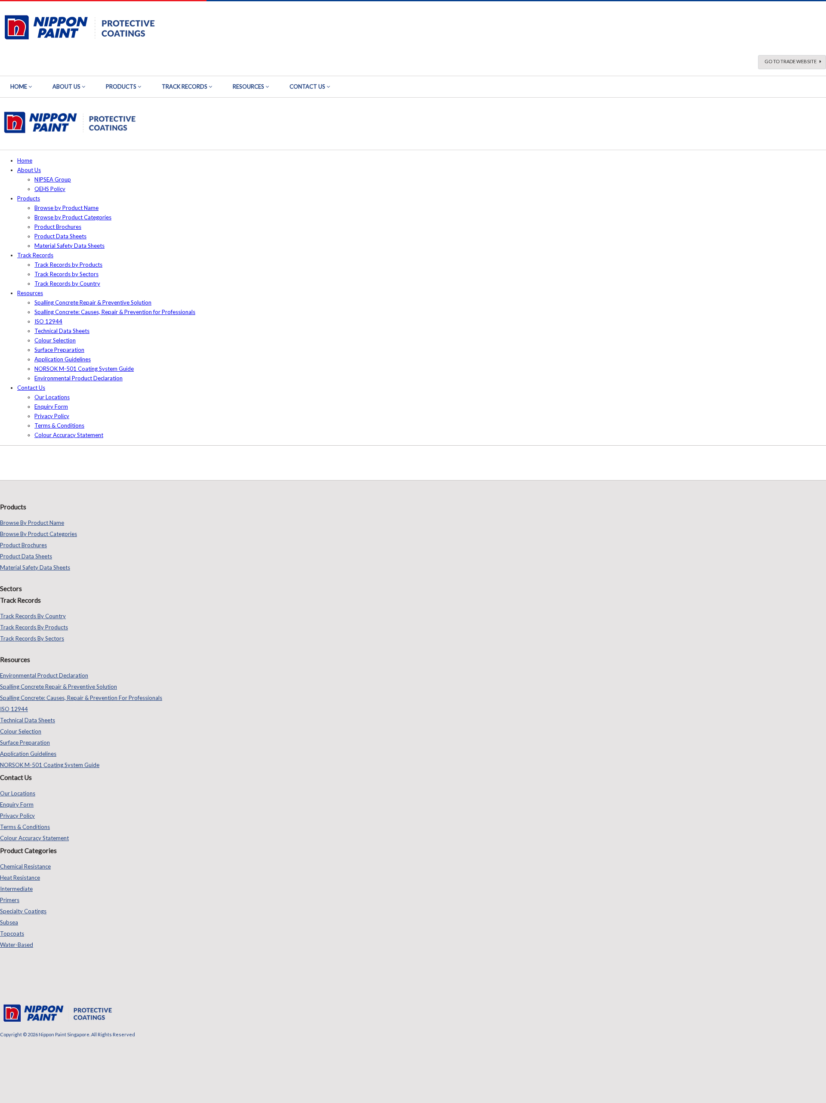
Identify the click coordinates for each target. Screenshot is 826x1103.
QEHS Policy (49, 188)
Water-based (16, 944)
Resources (248, 86)
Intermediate (16, 888)
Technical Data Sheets (61, 330)
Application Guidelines (62, 359)
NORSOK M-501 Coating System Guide (84, 368)
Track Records (184, 86)
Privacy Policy (51, 416)
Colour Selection (55, 340)
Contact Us (307, 86)
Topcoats (12, 933)
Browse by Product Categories (72, 217)
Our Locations (52, 397)
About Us (66, 86)
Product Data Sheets (60, 236)
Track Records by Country (67, 283)
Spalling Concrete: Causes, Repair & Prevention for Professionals (114, 311)
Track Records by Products (68, 264)
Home (18, 86)
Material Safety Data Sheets (69, 245)
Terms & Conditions (59, 425)
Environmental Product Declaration (78, 378)
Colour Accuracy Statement (68, 434)
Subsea (9, 922)
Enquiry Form (51, 406)
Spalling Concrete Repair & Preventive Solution (92, 302)
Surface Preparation (59, 349)
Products (121, 86)
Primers (9, 900)
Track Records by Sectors (66, 274)
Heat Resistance (20, 877)
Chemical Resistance (25, 866)
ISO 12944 (48, 321)
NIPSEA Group (52, 179)
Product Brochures (57, 226)
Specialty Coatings (23, 911)
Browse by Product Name (66, 207)
